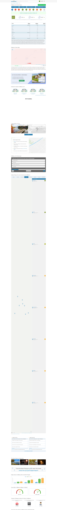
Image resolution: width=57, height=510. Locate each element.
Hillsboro (15, 141)
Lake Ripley (14, 166)
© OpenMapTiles (43, 64)
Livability (42, 1)
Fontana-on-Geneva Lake (16, 164)
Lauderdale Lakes (15, 160)
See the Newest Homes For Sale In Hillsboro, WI (40, 95)
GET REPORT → (21, 80)
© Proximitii (36, 64)
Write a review (13, 449)
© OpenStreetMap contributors (39, 64)
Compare (28, 134)
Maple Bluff (14, 162)
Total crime (13, 25)
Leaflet (45, 64)
